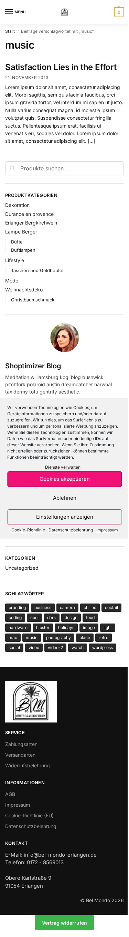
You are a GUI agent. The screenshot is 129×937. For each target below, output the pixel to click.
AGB (10, 794)
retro (103, 637)
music (31, 637)
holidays (66, 627)
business (42, 607)
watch (78, 647)
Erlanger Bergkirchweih (31, 223)
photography (58, 637)
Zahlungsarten (21, 744)
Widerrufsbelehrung (27, 765)
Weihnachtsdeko (24, 289)
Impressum (107, 529)
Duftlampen (23, 250)
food (90, 617)
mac (13, 637)
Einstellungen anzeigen (64, 517)
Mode (11, 280)
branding (17, 607)
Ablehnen (64, 498)
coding (15, 617)
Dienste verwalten (62, 467)
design (71, 617)
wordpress (102, 647)
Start (10, 31)
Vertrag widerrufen (64, 923)
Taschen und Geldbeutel (37, 270)
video (34, 647)
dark (51, 617)
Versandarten (20, 755)
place (84, 637)
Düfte (17, 242)
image (89, 627)
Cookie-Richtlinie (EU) (29, 815)
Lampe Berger (21, 232)
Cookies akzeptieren (65, 479)
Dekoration (17, 205)
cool (34, 617)
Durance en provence (29, 214)
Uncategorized (22, 568)
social (14, 647)
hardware (18, 627)
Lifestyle (14, 260)
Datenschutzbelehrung (71, 529)
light (108, 627)
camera (67, 607)
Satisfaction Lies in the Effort (61, 67)
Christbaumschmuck (32, 299)
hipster (43, 627)
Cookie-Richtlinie (28, 529)
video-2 (55, 647)
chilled (90, 607)
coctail (111, 607)
